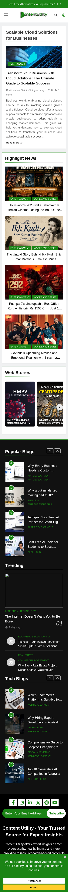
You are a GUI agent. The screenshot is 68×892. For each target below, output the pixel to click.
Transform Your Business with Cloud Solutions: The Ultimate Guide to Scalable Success (30, 78)
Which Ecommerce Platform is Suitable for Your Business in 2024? (44, 699)
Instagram (11, 611)
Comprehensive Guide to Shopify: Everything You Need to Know (45, 747)
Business (33, 500)
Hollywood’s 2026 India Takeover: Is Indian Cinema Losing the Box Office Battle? (34, 209)
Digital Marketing (39, 752)
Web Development (39, 705)
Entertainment (19, 199)
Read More (12, 142)
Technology (17, 64)
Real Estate (25, 655)
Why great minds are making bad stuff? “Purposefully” (42, 495)
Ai (29, 527)
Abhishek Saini (18, 90)
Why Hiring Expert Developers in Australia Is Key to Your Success (44, 722)
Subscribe (56, 813)
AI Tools (36, 552)
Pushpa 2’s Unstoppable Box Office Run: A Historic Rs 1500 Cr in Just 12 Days (34, 308)
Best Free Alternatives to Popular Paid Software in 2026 (31, 4)
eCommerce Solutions (32, 636)
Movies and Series (44, 199)
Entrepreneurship (40, 504)
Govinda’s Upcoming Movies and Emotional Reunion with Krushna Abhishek (34, 357)
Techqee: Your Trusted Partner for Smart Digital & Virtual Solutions (45, 521)
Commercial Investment (33, 660)
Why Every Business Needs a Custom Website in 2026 (42, 470)
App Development (39, 475)
